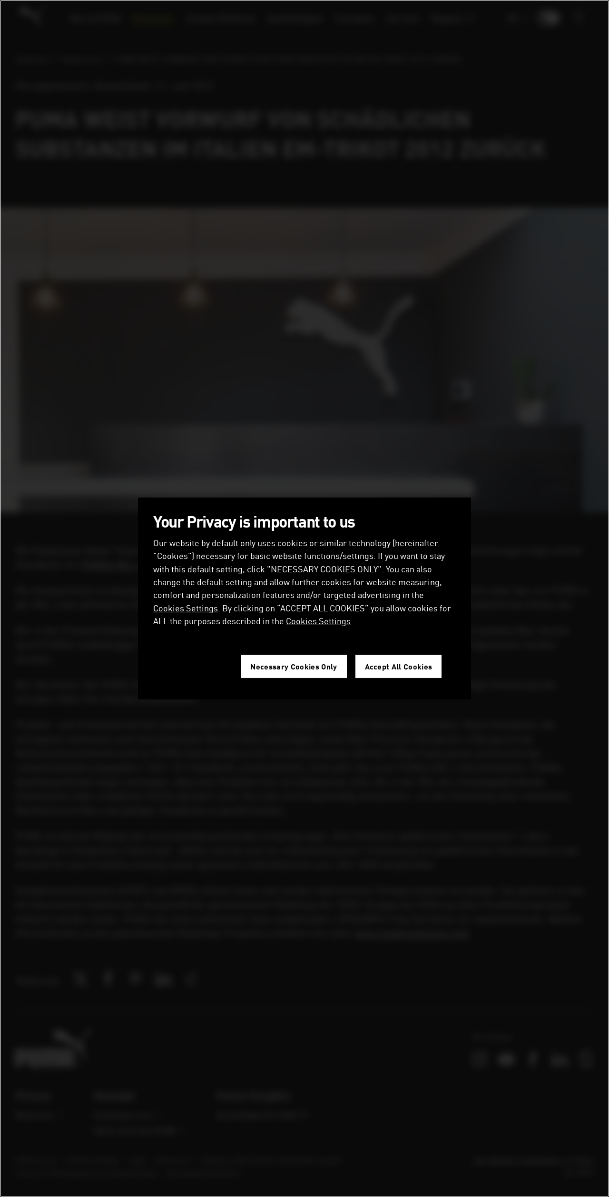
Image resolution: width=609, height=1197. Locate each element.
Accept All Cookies (398, 666)
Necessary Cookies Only (293, 666)
